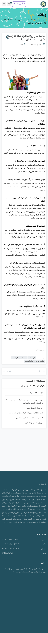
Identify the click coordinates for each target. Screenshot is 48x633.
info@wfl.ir (7, 553)
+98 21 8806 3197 (10, 544)
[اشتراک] (7, 37)
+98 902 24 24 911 (10, 548)
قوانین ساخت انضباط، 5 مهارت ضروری (29, 417)
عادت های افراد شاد (19, 357)
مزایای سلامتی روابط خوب (34, 422)
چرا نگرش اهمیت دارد (35, 408)
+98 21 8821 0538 (10, 539)
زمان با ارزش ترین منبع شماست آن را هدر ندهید (26, 412)
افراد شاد (31, 357)
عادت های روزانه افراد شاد (34, 361)
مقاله (21, 44)
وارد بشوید (24, 385)
